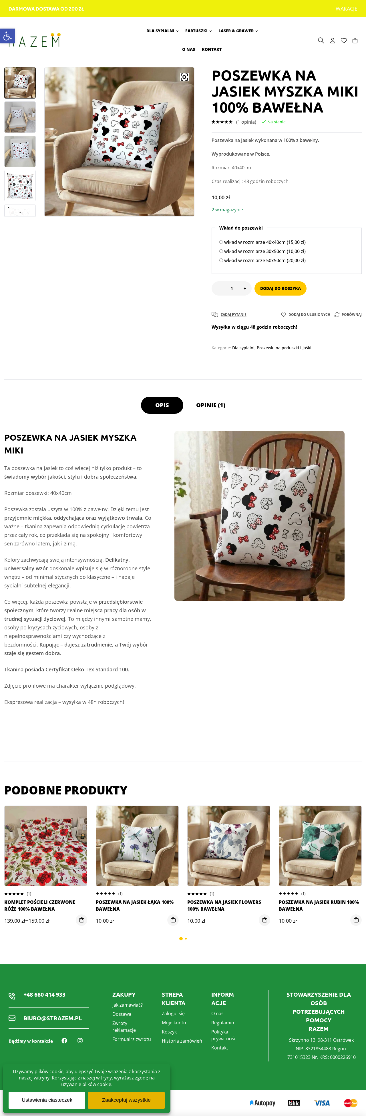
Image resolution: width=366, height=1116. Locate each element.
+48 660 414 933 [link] (44, 994)
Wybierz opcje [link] (81, 920)
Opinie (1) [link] (210, 405)
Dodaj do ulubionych (309, 314)
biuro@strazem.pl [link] (52, 1018)
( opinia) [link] (246, 122)
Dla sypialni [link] (243, 347)
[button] (184, 77)
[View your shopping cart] (355, 40)
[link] (7, 36)
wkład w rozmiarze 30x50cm (264, 251)
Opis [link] (162, 405)
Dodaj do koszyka (280, 288)
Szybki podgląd (78, 838)
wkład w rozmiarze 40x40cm (264, 242)
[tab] (162, 408)
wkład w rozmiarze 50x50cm (264, 260)
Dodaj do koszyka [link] (173, 920)
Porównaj (352, 314)
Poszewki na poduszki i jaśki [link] (284, 347)
